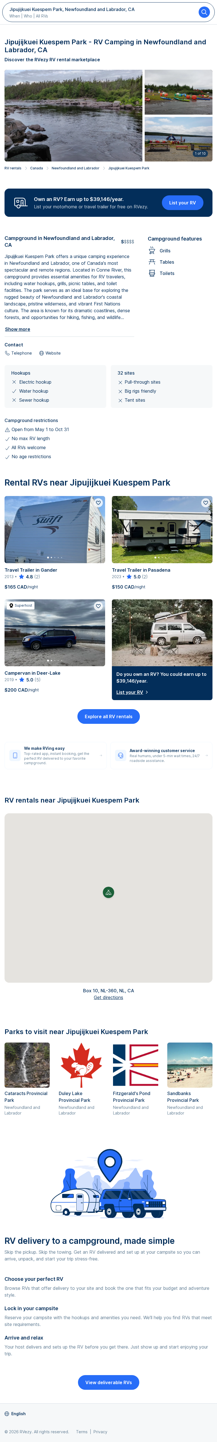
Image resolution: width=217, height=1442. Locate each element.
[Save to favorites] (98, 502)
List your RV (182, 203)
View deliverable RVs (108, 1382)
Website (53, 353)
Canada (36, 168)
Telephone (21, 353)
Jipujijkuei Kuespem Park (128, 168)
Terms (82, 1431)
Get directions (108, 997)
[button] (108, 892)
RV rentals (13, 168)
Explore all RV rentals (109, 716)
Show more (17, 329)
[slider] (25, 576)
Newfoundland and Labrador (75, 168)
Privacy (100, 1431)
